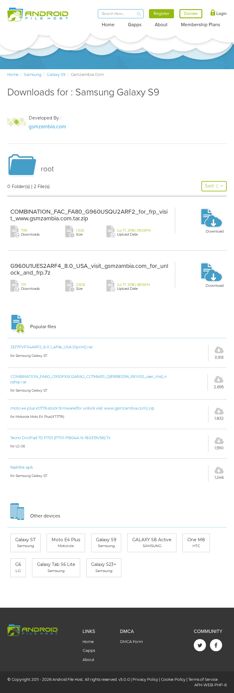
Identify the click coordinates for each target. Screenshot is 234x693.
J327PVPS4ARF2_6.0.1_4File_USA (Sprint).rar (51, 347)
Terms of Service (203, 679)
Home (108, 24)
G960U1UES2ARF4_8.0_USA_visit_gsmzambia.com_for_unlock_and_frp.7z (89, 269)
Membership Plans (200, 24)
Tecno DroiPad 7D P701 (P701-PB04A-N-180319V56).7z (60, 437)
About (161, 24)
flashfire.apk (21, 467)
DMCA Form (131, 641)
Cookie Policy (173, 679)
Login (221, 13)
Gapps (134, 24)
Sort (211, 186)
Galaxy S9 (56, 74)
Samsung (32, 74)
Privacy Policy (145, 679)
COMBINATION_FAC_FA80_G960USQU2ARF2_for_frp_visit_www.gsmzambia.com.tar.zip (89, 215)
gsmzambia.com (47, 126)
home (13, 74)
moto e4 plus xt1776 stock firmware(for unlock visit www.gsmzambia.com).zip (82, 408)
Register (161, 13)
